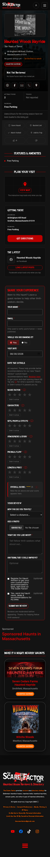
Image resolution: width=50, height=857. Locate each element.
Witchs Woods (25, 737)
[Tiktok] (29, 831)
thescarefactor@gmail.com (25, 821)
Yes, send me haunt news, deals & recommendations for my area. (27, 596)
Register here (35, 376)
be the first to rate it (33, 58)
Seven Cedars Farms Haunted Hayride (25, 683)
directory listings (38, 791)
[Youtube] (13, 831)
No (25, 342)
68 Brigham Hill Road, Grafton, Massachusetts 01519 (20, 53)
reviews (25, 791)
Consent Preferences (24, 807)
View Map (25, 190)
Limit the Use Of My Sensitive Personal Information (25, 816)
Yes (15, 342)
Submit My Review (18, 606)
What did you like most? (20, 535)
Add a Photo (13, 522)
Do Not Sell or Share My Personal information (25, 813)
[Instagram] (37, 831)
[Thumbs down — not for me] (36, 140)
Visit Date (13, 349)
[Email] (22, 85)
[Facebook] (15, 85)
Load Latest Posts (25, 267)
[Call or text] (29, 85)
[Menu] (45, 5)
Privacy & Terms (9, 807)
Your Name (13, 307)
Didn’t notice (14, 399)
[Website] (7, 85)
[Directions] (36, 85)
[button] (25, 845)
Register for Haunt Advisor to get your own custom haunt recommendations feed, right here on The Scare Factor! (27, 583)
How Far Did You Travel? (19, 509)
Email (11, 319)
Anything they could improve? (23, 558)
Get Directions (25, 238)
